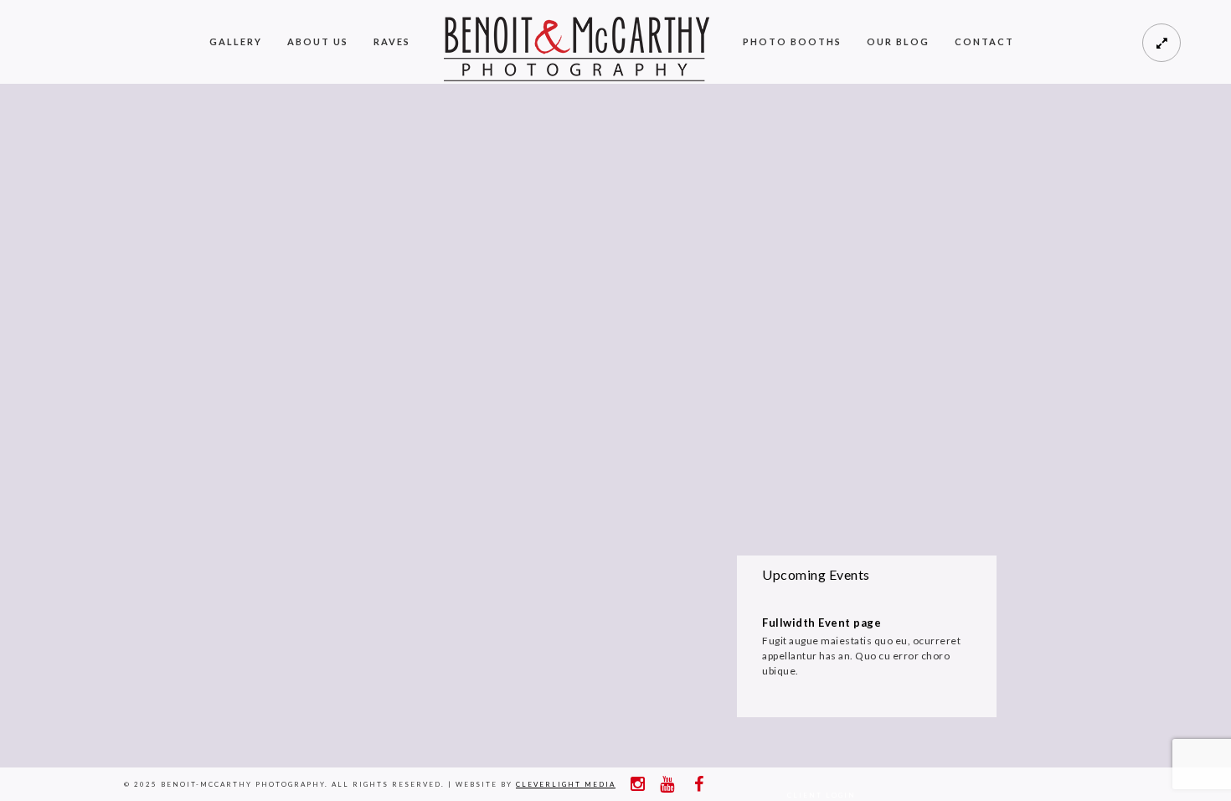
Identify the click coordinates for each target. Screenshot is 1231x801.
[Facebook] (695, 784)
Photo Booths (792, 41)
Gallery (235, 41)
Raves (391, 41)
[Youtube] (665, 784)
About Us (317, 41)
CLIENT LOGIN (821, 795)
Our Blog (898, 41)
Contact (984, 41)
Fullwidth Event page (821, 622)
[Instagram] (636, 784)
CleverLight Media (566, 784)
